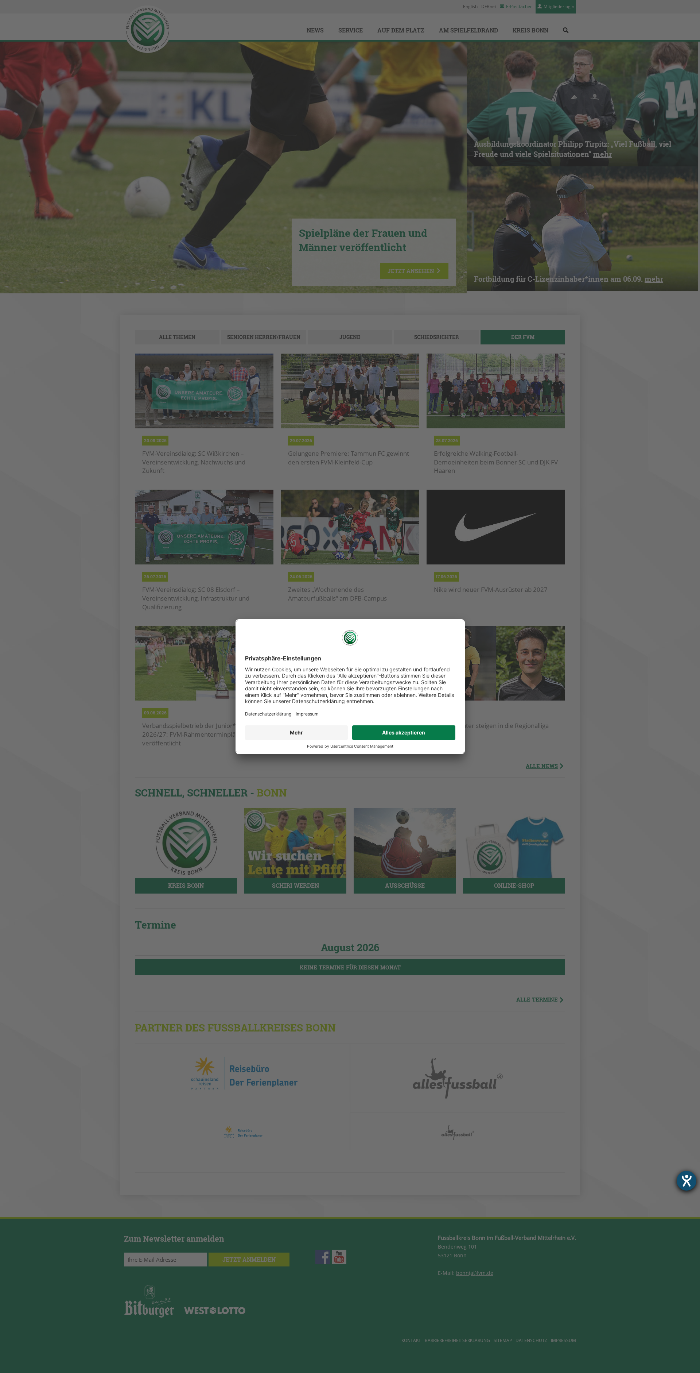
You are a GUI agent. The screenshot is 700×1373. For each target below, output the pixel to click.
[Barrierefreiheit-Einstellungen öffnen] (686, 1181)
